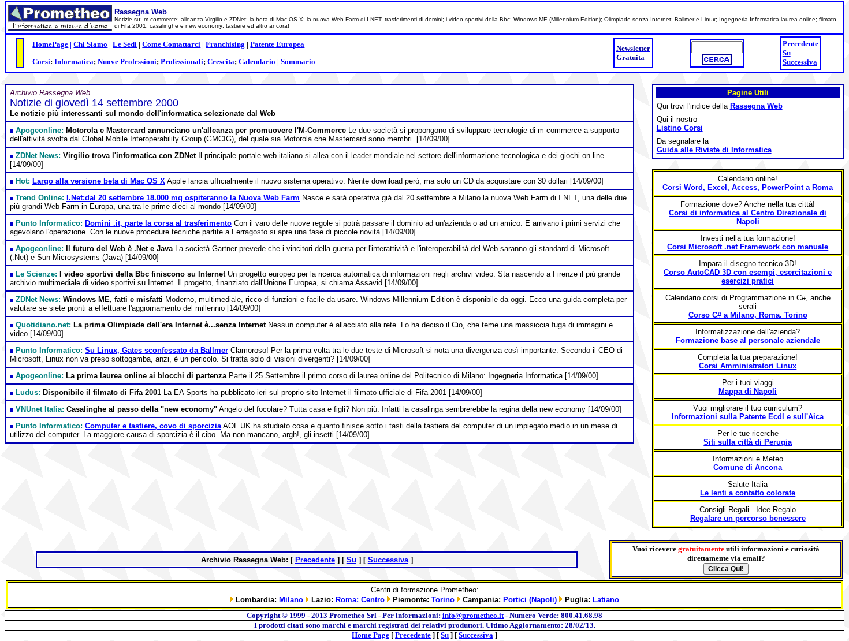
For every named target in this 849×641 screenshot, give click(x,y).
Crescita (220, 61)
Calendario (257, 61)
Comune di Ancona (747, 467)
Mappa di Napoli (747, 391)
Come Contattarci (171, 44)
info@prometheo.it (473, 615)
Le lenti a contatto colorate (747, 493)
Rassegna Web (756, 106)
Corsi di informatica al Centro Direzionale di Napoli (747, 217)
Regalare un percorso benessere (748, 518)
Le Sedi (125, 44)
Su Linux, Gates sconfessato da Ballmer (156, 350)
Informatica (74, 61)
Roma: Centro (360, 599)
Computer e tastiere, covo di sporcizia (153, 426)
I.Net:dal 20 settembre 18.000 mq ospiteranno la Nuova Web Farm (183, 197)
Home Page (370, 635)
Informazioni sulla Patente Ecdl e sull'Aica (748, 416)
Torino (443, 599)
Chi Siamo (90, 44)
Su (787, 53)
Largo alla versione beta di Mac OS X (98, 181)
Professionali (182, 61)
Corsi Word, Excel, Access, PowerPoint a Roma (747, 187)
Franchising (225, 44)
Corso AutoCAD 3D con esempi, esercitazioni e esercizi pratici (748, 276)
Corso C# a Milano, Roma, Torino (747, 315)
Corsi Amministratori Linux (747, 366)
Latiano (606, 599)
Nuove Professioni (127, 61)
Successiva (800, 62)
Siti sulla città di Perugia (747, 442)
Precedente (800, 43)
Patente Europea (277, 44)
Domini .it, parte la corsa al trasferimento (158, 223)
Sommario (298, 61)
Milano (291, 599)
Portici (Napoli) (530, 599)
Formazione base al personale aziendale (748, 340)
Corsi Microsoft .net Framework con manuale (747, 247)
